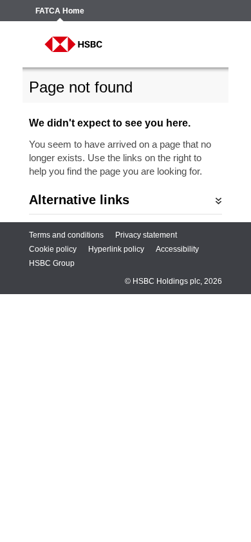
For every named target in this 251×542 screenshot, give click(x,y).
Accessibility (177, 249)
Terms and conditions (66, 235)
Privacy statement (146, 235)
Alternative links (79, 200)
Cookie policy (53, 249)
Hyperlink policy (116, 249)
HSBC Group (52, 263)
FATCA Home (59, 11)
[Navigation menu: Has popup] (204, 44)
